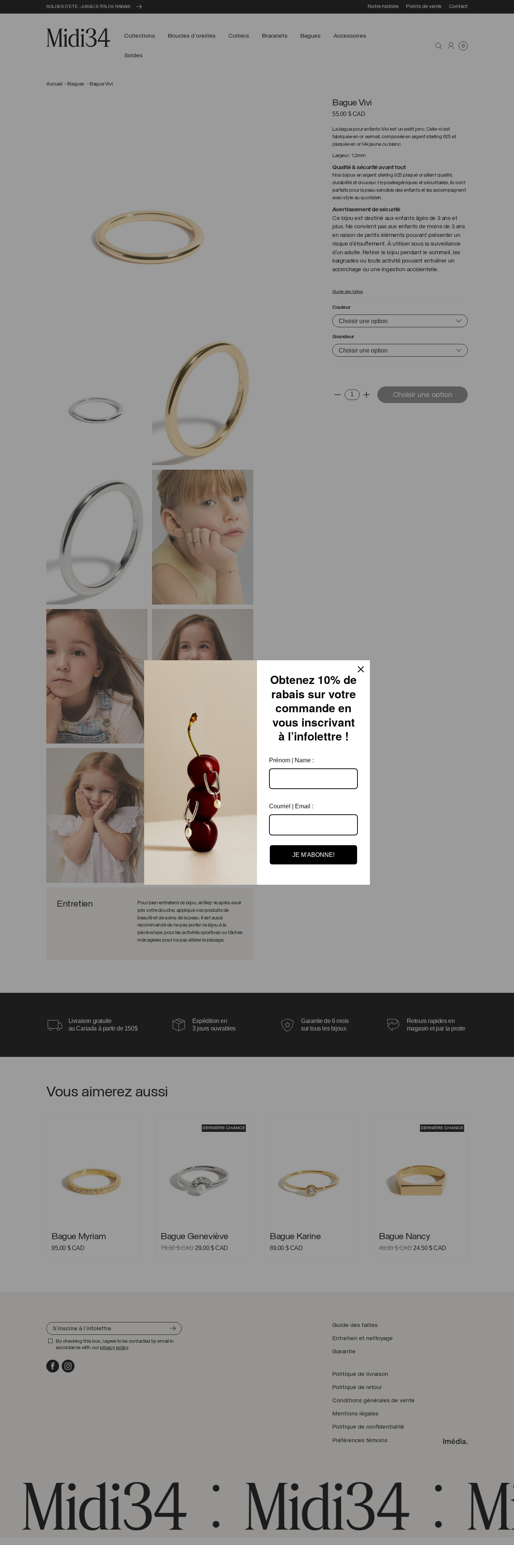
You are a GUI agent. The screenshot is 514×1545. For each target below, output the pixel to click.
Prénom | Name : (291, 760)
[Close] (361, 669)
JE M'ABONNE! (313, 855)
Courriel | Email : (291, 806)
